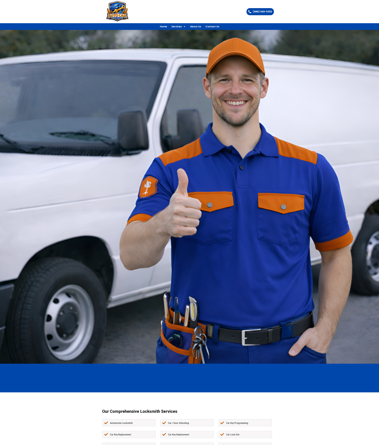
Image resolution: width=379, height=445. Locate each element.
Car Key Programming (237, 423)
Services (176, 26)
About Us (195, 26)
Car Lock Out (232, 434)
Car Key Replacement (120, 434)
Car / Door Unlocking (178, 423)
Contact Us (212, 26)
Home (163, 26)
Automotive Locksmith (121, 423)
